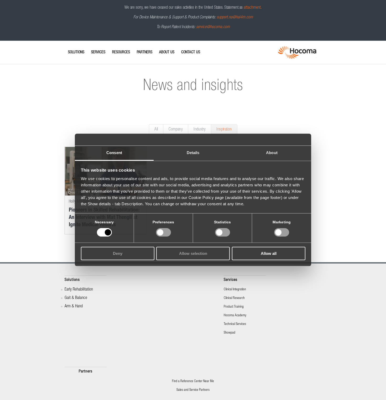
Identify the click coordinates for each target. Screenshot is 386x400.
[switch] (163, 232)
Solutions (72, 280)
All (156, 130)
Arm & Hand (74, 306)
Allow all (269, 253)
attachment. (253, 8)
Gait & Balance (76, 298)
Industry (200, 130)
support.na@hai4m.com (235, 17)
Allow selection (193, 253)
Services (230, 280)
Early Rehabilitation (79, 290)
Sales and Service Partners (193, 390)
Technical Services (235, 324)
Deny (117, 253)
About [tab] (272, 152)
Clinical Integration (235, 289)
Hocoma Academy (235, 315)
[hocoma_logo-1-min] (297, 52)
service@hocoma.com (213, 27)
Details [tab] (193, 152)
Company (176, 130)
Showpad (229, 333)
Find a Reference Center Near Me (193, 381)
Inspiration (224, 130)
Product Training (234, 307)
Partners (85, 371)
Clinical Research (234, 298)
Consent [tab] (114, 152)
